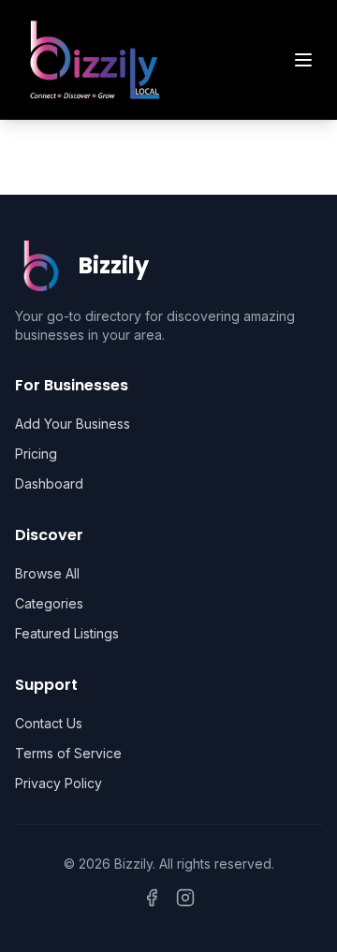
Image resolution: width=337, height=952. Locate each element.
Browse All (47, 573)
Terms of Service (68, 753)
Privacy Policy (58, 783)
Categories (49, 603)
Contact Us (48, 723)
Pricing (36, 453)
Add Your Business (72, 424)
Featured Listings (67, 633)
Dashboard (49, 483)
